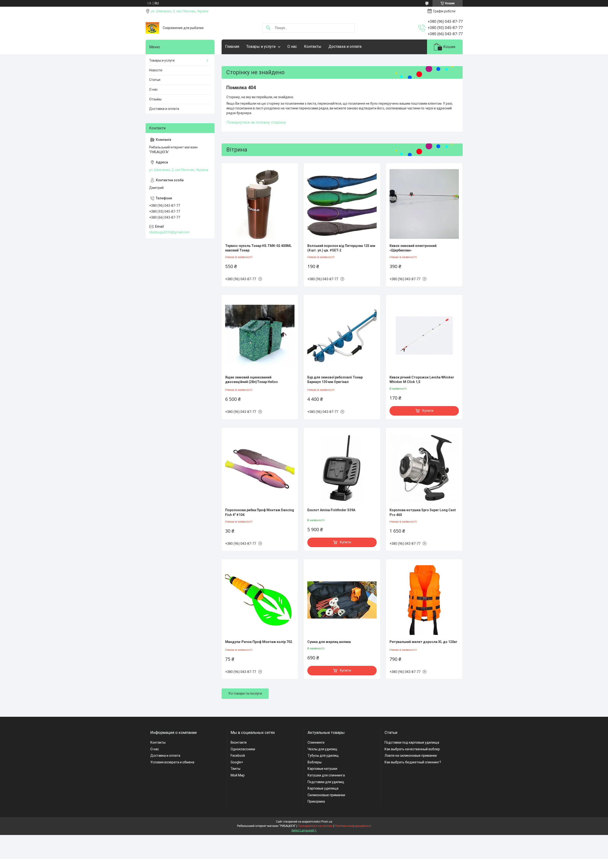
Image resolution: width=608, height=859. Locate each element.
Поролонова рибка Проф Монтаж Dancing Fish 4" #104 (259, 512)
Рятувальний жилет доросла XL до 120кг (423, 642)
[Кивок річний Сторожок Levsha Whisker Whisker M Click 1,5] (424, 335)
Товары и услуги (261, 46)
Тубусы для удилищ (323, 755)
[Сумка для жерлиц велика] (342, 600)
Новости (155, 70)
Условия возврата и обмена (172, 762)
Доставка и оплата (344, 46)
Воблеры (315, 762)
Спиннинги (316, 742)
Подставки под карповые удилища (412, 742)
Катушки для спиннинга (326, 775)
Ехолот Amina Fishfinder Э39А (331, 510)
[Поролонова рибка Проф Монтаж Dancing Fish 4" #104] (259, 468)
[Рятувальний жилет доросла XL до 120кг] (424, 600)
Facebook (238, 755)
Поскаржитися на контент (315, 826)
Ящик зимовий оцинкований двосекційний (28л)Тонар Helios (251, 379)
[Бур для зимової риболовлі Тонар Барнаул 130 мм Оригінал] (342, 335)
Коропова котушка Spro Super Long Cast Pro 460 (423, 512)
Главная (232, 46)
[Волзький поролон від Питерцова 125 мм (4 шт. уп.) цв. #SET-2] (342, 204)
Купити (427, 410)
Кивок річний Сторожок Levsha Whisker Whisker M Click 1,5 (422, 379)
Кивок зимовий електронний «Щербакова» (413, 248)
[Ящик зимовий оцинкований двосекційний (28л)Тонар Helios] (259, 335)
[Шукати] (268, 28)
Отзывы (155, 99)
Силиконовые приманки (326, 795)
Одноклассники (243, 749)
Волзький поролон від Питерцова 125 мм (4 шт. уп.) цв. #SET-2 (341, 248)
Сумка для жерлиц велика (329, 642)
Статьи (154, 80)
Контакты (312, 46)
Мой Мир (238, 775)
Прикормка (316, 801)
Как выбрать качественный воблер (412, 749)
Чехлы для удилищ (322, 749)
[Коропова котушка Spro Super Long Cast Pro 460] (424, 468)
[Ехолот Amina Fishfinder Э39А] (342, 468)
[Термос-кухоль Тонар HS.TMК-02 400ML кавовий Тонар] (259, 204)
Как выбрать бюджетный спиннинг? (413, 762)
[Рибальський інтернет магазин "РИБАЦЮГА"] (152, 28)
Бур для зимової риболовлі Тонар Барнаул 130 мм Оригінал (335, 379)
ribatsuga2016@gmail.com (169, 232)
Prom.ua (326, 821)
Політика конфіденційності (353, 826)
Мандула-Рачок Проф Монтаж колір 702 (258, 642)
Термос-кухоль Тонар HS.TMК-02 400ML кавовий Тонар (258, 248)
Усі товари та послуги (245, 693)
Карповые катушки (322, 769)
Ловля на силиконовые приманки (411, 755)
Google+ (237, 762)
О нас (292, 46)
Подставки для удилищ (326, 782)
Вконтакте (239, 742)
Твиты (235, 769)
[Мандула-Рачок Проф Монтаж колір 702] (259, 600)
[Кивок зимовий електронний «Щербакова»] (424, 204)
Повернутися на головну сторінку (256, 122)
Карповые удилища (323, 788)
